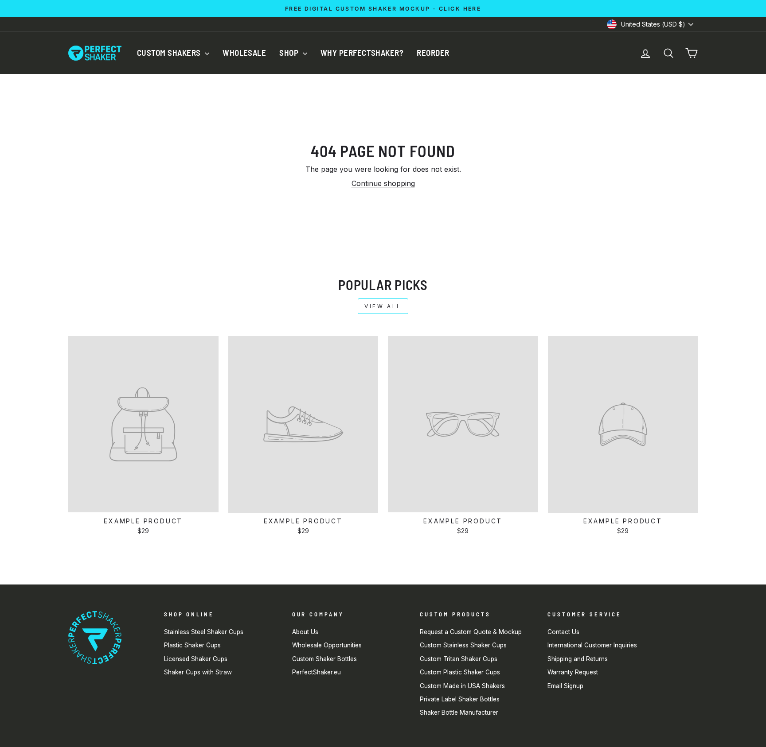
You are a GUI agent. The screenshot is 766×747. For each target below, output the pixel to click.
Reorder (433, 52)
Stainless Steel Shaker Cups (203, 631)
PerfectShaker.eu (316, 672)
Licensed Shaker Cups (195, 658)
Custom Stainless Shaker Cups (463, 645)
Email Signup (565, 685)
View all (383, 306)
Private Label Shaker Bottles (460, 699)
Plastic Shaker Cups (192, 645)
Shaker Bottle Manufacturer (459, 712)
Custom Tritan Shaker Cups (458, 658)
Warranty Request (572, 672)
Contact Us (563, 631)
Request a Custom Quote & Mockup (471, 631)
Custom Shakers (170, 52)
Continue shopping (383, 183)
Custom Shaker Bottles (324, 658)
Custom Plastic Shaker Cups (460, 672)
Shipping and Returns (577, 658)
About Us (305, 631)
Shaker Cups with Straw (198, 672)
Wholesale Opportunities (327, 645)
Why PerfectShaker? (362, 52)
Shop (289, 52)
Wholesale (244, 52)
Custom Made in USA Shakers (462, 685)
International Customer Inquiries (592, 645)
